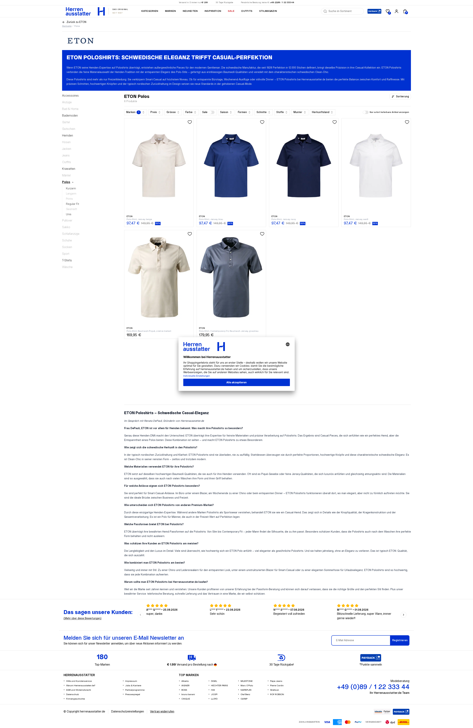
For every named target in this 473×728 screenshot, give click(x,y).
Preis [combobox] (153, 112)
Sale (231, 11)
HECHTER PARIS (219, 686)
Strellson (274, 690)
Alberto (185, 681)
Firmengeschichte (75, 699)
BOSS (184, 690)
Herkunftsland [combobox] (320, 112)
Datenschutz (72, 694)
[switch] (212, 112)
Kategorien (149, 11)
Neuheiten (190, 11)
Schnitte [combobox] (261, 112)
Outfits (246, 11)
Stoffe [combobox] (280, 112)
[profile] (396, 11)
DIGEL (214, 681)
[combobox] (345, 11)
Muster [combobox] (297, 112)
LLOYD (214, 699)
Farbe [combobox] (189, 112)
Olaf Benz (245, 694)
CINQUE (185, 699)
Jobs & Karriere (133, 686)
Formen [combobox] (242, 112)
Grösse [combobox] (171, 112)
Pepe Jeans (276, 681)
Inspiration (213, 11)
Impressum (131, 681)
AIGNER (185, 686)
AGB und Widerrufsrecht (78, 690)
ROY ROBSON (277, 694)
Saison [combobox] (224, 112)
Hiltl (213, 690)
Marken (170, 11)
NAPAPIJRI (246, 690)
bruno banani (188, 694)
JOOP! (214, 694)
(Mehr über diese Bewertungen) (82, 618)
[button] (208, 112)
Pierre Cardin (277, 686)
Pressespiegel (132, 694)
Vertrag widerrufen (162, 711)
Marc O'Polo (247, 686)
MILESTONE (247, 681)
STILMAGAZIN (268, 11)
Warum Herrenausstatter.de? (80, 686)
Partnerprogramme (134, 690)
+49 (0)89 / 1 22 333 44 (282, 3)
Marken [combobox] (132, 112)
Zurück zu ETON (76, 22)
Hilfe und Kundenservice (79, 681)
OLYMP (244, 699)
